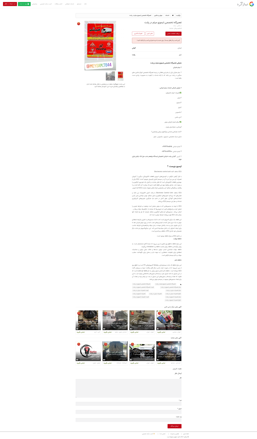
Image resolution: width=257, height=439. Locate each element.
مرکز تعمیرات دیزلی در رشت (173, 290)
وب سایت (179, 417)
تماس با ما (162, 434)
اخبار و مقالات (58, 4)
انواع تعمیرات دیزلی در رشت (173, 294)
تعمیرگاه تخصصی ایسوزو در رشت (141, 284)
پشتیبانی (34, 4)
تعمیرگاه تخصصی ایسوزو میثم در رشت (166, 284)
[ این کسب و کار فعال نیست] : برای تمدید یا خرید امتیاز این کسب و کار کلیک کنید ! (158, 40)
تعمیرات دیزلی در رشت (155, 294)
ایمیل (179, 408)
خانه (85, 4)
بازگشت (178, 15)
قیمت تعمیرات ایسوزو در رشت (141, 297)
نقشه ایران (186, 434)
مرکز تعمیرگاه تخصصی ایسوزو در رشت (171, 287)
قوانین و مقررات (174, 434)
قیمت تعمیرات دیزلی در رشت (140, 290)
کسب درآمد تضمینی (46, 4)
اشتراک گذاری (138, 33)
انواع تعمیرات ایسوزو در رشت (173, 300)
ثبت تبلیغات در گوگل (10, 4)
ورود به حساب (23, 4)
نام (180, 400)
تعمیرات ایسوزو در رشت (139, 294)
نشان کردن (150, 33)
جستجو (79, 4)
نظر (181, 378)
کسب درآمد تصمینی (147, 434)
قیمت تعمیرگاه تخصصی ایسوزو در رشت (143, 287)
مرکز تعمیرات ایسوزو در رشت (173, 297)
